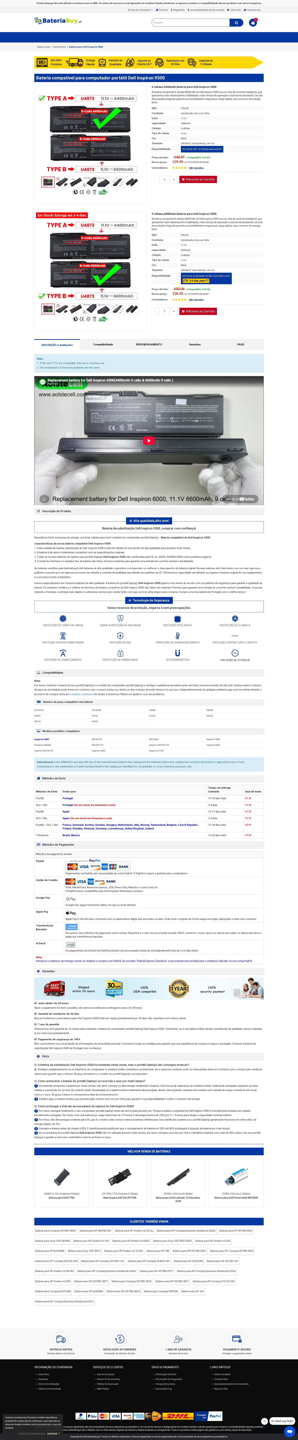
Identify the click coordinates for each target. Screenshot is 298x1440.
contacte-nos (254, 10)
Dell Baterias (59, 47)
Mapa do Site (221, 1389)
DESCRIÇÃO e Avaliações (57, 345)
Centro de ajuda (222, 1374)
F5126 (95, 716)
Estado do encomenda (108, 1379)
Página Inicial (43, 47)
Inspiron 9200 (213, 739)
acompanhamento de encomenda (207, 10)
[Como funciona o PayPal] (208, 1416)
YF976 (95, 721)
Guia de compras (105, 1374)
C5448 (152, 710)
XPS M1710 (97, 745)
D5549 (209, 710)
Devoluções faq (164, 1389)
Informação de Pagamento (169, 1379)
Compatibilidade (103, 344)
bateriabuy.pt (94, 1436)
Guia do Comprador (141, 10)
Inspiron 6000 (213, 745)
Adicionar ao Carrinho (200, 179)
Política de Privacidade (49, 1389)
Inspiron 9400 (98, 750)
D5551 (37, 716)
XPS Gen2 (154, 739)
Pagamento (179, 10)
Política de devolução (108, 1384)
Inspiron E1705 (156, 750)
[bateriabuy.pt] (58, 24)
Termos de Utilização (48, 1384)
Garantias (195, 344)
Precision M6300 (42, 745)
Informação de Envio (166, 1374)
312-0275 (38, 710)
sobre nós (236, 10)
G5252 (209, 716)
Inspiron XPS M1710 (159, 745)
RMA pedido (103, 1389)
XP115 (37, 721)
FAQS (240, 344)
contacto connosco (81, 694)
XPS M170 (97, 739)
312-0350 (96, 710)
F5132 (152, 716)
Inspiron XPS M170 (43, 750)
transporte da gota (165, 1384)
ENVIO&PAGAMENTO (149, 344)
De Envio (163, 10)
